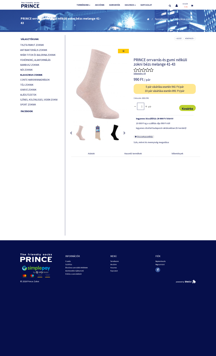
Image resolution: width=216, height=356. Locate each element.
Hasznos (129, 4)
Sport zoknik (28, 104)
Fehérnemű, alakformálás (35, 59)
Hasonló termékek (133, 153)
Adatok (91, 153)
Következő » (189, 38)
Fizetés (68, 261)
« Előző (179, 38)
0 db (186, 7)
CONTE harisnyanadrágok (35, 79)
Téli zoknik (26, 84)
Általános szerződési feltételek (76, 268)
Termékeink (83, 4)
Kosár (185, 4)
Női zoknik (26, 69)
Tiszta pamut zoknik (32, 44)
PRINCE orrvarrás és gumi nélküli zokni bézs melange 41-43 (61, 20)
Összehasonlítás (145, 136)
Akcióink (99, 4)
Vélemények (177, 153)
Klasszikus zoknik (183, 19)
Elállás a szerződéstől (73, 274)
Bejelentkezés (160, 261)
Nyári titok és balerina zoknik (38, 54)
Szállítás (68, 264)
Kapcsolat (146, 4)
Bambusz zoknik (29, 64)
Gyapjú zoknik (28, 89)
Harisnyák (114, 4)
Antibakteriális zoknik (33, 50)
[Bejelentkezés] (177, 5)
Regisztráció (159, 264)
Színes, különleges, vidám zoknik (39, 99)
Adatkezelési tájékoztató (74, 271)
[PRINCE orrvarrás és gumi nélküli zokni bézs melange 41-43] (80, 133)
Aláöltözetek (28, 94)
